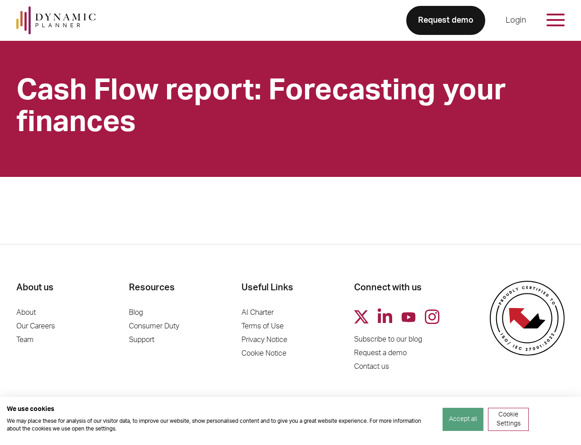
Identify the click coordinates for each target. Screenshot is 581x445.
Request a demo (380, 353)
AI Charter (257, 312)
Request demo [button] (445, 20)
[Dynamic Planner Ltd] (55, 20)
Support (141, 339)
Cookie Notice (263, 353)
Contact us (371, 366)
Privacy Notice (264, 339)
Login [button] (516, 20)
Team (25, 339)
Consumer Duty (154, 326)
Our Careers (35, 326)
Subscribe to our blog (388, 339)
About (26, 312)
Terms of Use (262, 326)
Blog (136, 312)
